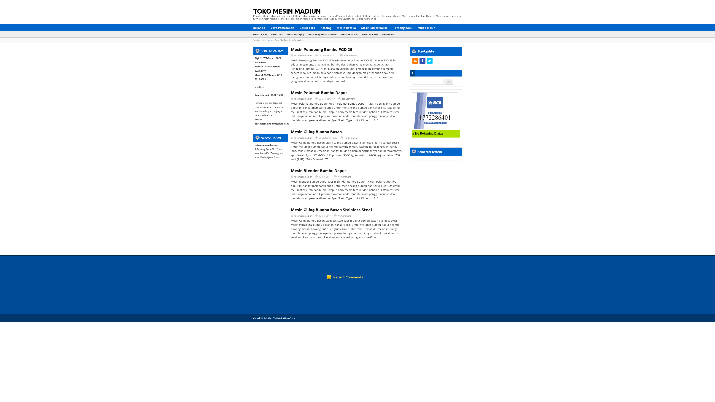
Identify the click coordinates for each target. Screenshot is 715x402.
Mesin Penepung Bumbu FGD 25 (321, 49)
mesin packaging (295, 34)
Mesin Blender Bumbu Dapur (318, 170)
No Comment (350, 55)
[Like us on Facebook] (422, 61)
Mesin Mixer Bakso (374, 28)
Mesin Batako (346, 28)
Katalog (326, 28)
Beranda (259, 28)
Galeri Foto (307, 28)
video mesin (426, 28)
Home (269, 40)
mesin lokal (277, 34)
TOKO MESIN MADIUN (287, 11)
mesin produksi (370, 34)
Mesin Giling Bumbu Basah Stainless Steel (331, 209)
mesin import (260, 34)
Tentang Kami (403, 28)
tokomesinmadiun (303, 55)
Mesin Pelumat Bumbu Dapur (319, 92)
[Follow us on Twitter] (430, 61)
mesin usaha (388, 34)
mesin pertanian (349, 34)
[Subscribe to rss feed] (415, 61)
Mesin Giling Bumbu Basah (316, 131)
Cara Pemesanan (282, 28)
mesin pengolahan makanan (322, 34)
